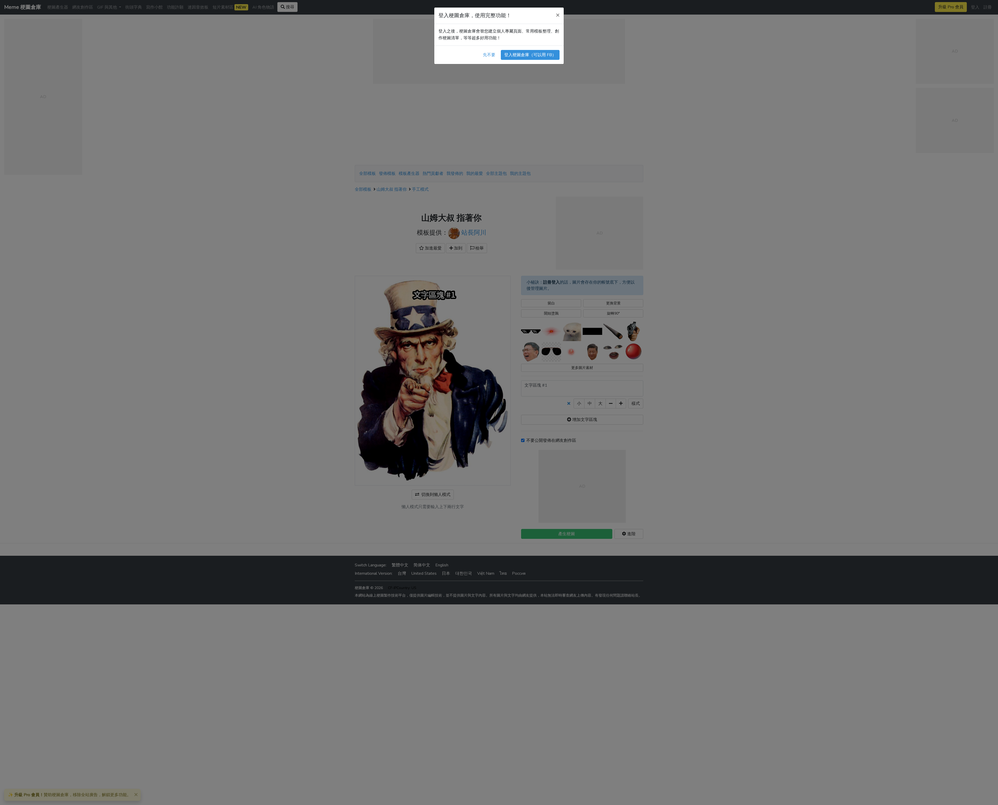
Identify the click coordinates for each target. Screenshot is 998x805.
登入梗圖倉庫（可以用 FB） (530, 55)
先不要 (489, 55)
